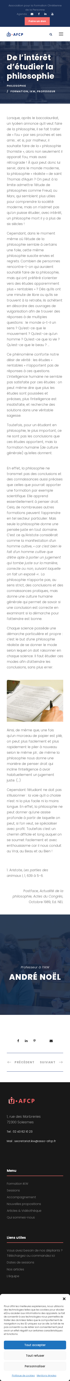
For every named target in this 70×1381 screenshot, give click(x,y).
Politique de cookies (23, 1375)
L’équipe (13, 1276)
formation (19, 91)
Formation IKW (17, 1183)
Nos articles (15, 1269)
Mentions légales (46, 1375)
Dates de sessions (20, 1262)
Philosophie (16, 86)
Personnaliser (35, 1366)
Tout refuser (35, 1356)
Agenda (22, 14)
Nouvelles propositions (24, 1204)
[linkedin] (45, 14)
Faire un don (37, 21)
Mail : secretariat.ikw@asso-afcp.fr (31, 1141)
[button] (64, 1299)
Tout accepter (35, 1345)
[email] (32, 14)
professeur (46, 91)
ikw (32, 91)
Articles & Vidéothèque (24, 1210)
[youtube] (52, 14)
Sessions (13, 1190)
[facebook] (38, 14)
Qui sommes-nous (21, 1217)
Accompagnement (21, 1197)
